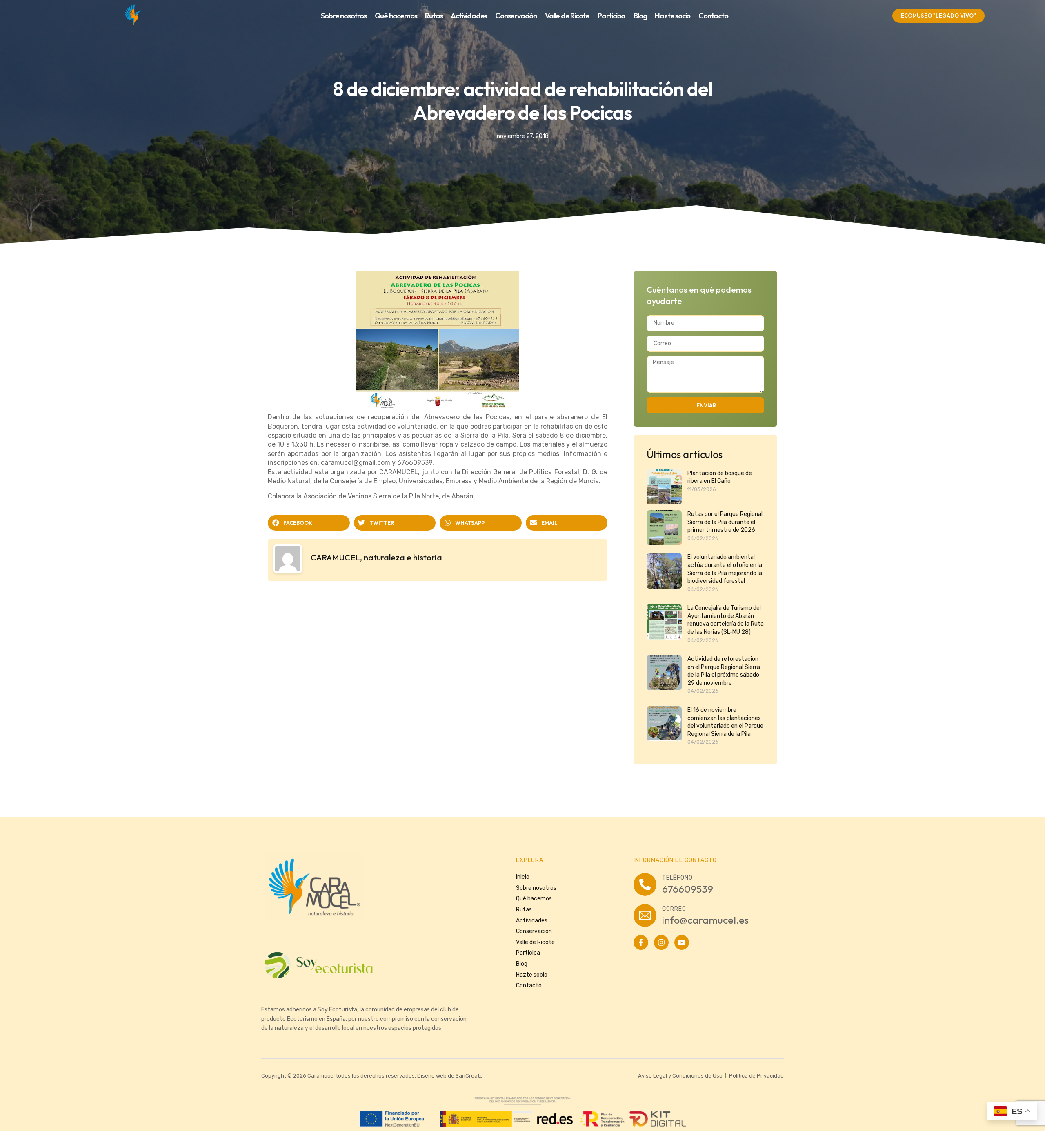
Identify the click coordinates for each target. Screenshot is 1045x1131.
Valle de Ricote (567, 15)
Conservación (516, 15)
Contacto (713, 15)
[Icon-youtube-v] (681, 942)
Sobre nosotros (343, 15)
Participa (611, 15)
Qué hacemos (396, 15)
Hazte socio (672, 15)
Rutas (433, 15)
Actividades (469, 15)
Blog (640, 15)
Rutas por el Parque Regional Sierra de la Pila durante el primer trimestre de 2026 (725, 522)
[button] (309, 523)
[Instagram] (661, 942)
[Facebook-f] (641, 942)
